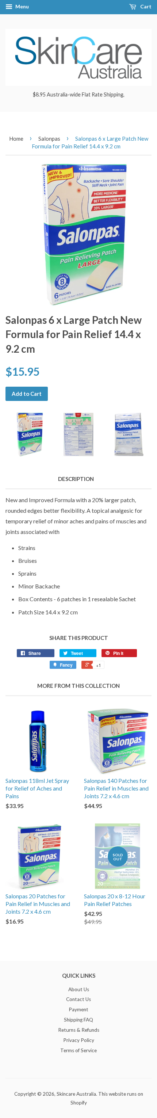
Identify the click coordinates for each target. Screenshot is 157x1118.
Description (76, 478)
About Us (78, 989)
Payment (78, 1009)
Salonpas (49, 138)
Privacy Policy (78, 1040)
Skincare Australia (76, 1094)
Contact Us (78, 999)
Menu (21, 6)
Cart (145, 6)
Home (16, 138)
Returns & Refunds (78, 1030)
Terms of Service (78, 1050)
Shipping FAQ (78, 1020)
